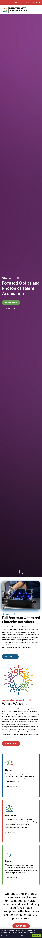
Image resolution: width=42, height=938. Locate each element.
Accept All (36, 935)
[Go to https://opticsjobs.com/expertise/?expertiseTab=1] (21, 775)
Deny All (20, 935)
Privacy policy (5, 935)
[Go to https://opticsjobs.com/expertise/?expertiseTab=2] (21, 821)
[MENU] (38, 10)
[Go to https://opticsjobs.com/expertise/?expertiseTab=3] (21, 865)
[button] (10, 656)
